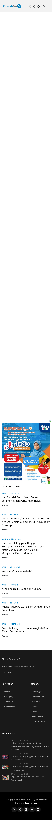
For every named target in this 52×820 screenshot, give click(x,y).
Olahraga (36, 692)
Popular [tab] (7, 486)
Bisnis (34, 712)
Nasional (36, 702)
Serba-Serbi (37, 717)
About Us (8, 702)
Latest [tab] (18, 486)
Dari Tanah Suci (39, 722)
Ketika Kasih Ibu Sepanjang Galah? (21, 589)
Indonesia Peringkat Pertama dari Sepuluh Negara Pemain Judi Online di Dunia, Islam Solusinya (26, 522)
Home (7, 692)
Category (8, 697)
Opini (34, 707)
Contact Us (9, 707)
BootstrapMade (31, 803)
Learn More (7, 672)
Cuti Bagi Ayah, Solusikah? (17, 571)
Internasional (38, 697)
